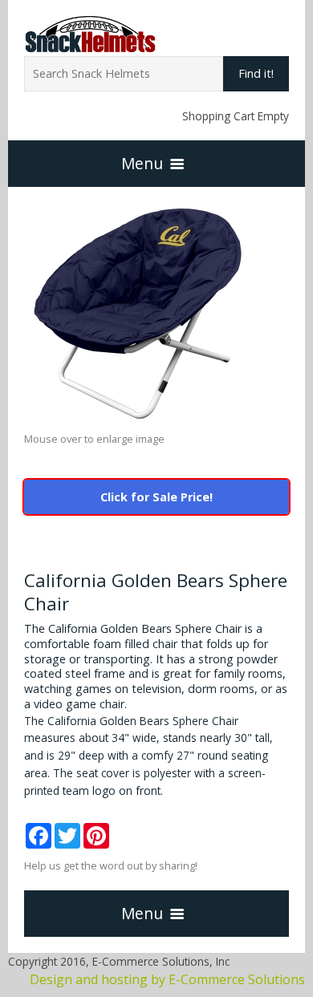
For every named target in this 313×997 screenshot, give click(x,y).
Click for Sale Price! (156, 497)
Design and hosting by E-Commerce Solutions (167, 979)
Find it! (256, 73)
